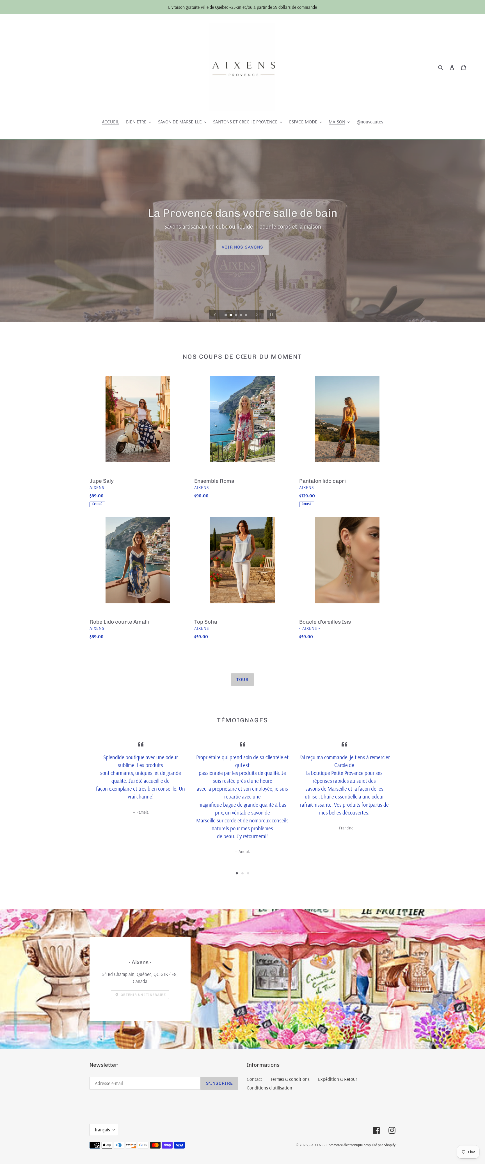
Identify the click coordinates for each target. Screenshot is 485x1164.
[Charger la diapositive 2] (231, 315)
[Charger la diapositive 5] (246, 315)
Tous (242, 679)
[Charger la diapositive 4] (241, 315)
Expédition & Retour (337, 1079)
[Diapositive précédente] (215, 314)
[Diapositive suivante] (257, 314)
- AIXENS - (317, 1144)
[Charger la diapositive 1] (226, 315)
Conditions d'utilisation (269, 1088)
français (102, 1130)
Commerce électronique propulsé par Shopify (360, 1144)
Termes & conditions (290, 1079)
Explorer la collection (242, 247)
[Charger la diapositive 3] (236, 315)
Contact (254, 1079)
